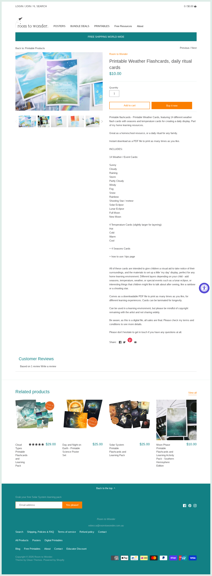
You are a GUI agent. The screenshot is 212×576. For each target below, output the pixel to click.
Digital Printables (54, 540)
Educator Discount (76, 548)
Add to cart (129, 105)
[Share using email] (135, 341)
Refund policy (87, 531)
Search (19, 531)
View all (192, 392)
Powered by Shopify (53, 560)
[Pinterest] (189, 505)
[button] (36, 444)
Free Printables (32, 548)
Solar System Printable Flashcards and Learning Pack (117, 450)
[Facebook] (184, 505)
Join (28, 6)
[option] (27, 121)
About (47, 548)
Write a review (48, 366)
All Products (21, 540)
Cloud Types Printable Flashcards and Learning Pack (21, 455)
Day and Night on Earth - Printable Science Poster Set (71, 450)
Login (19, 6)
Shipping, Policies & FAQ (40, 531)
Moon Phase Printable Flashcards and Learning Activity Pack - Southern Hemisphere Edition (165, 455)
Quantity (113, 87)
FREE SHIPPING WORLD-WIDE (106, 36)
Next (194, 47)
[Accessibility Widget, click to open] (204, 288)
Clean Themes (34, 560)
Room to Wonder (118, 54)
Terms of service (67, 531)
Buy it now (172, 105)
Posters (36, 540)
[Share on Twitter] (124, 341)
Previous (184, 47)
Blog (17, 548)
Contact (102, 531)
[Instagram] (195, 505)
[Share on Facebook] (120, 341)
